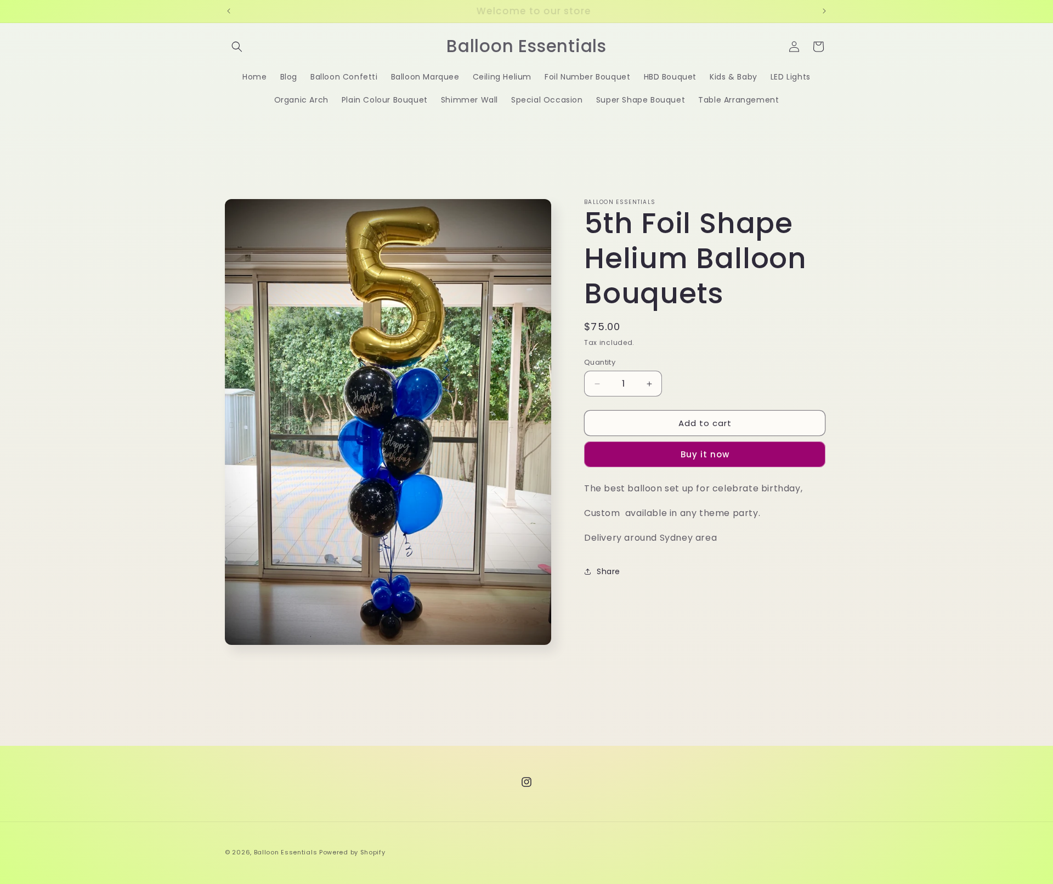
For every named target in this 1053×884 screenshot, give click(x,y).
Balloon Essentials (286, 852)
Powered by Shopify (352, 852)
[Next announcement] (824, 11)
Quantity (599, 362)
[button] (237, 47)
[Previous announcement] (229, 11)
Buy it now (705, 454)
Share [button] (608, 571)
